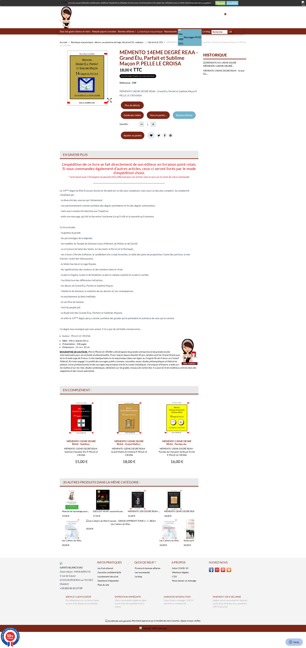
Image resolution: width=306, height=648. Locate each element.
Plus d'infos (232, 3)
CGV (174, 576)
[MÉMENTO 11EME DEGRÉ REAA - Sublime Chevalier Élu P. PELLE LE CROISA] (81, 417)
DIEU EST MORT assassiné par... (108, 511)
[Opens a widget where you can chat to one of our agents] (294, 642)
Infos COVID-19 (180, 568)
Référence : (125, 82)
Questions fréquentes (108, 580)
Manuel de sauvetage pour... (75, 511)
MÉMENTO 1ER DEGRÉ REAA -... (144, 511)
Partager (164, 135)
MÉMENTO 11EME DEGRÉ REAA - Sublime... (81, 442)
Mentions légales (180, 572)
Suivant (195, 496)
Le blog (138, 576)
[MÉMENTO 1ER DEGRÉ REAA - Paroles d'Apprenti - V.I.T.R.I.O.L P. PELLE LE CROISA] (144, 500)
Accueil (63, 42)
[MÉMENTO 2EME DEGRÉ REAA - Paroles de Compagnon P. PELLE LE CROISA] (181, 500)
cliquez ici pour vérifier (190, 621)
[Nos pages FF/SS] (190, 31)
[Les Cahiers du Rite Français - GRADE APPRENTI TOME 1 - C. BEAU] (72, 529)
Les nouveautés (142, 572)
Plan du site (103, 584)
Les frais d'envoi (105, 568)
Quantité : (124, 124)
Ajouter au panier (133, 135)
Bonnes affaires (184, 115)
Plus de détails (132, 105)
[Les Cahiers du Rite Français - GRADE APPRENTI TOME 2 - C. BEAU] (121, 520)
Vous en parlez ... (158, 115)
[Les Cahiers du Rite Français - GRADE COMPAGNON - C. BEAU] (170, 529)
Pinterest (170, 135)
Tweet (158, 135)
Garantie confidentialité (109, 572)
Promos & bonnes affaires (147, 568)
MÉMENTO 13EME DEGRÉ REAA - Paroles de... (176, 442)
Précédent (60, 496)
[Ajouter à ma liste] (151, 135)
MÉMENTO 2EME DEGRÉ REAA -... (181, 511)
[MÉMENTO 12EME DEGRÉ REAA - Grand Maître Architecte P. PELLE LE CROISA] (129, 417)
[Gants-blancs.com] (81, 17)
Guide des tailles (132, 115)
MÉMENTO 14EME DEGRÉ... (218, 65)
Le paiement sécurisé (107, 576)
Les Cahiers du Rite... (72, 540)
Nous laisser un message (184, 580)
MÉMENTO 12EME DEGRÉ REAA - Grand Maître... (129, 442)
